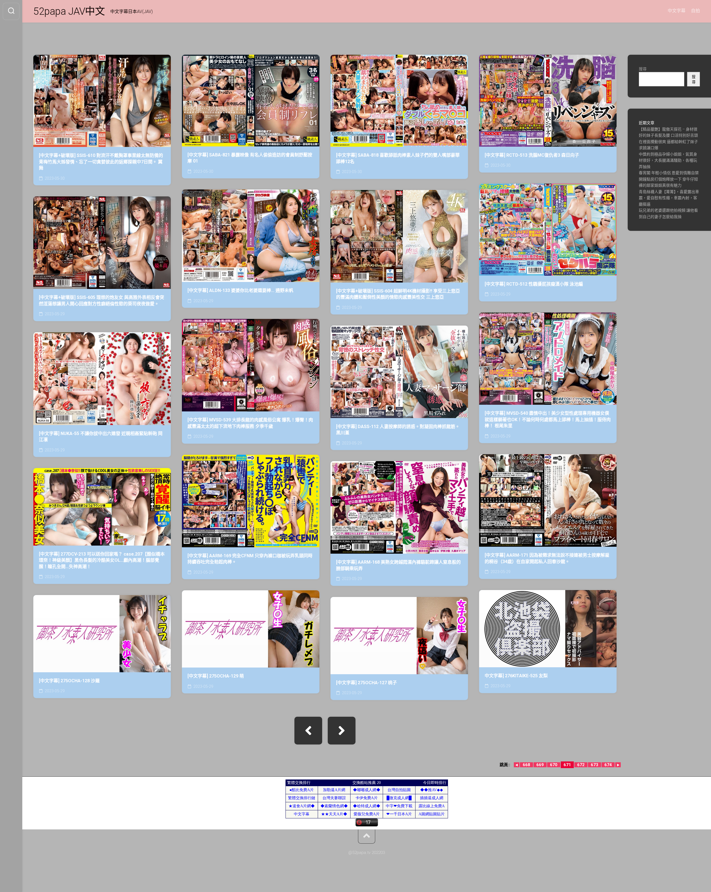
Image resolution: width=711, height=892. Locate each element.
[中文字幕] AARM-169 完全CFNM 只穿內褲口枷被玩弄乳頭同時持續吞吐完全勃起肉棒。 (249, 559)
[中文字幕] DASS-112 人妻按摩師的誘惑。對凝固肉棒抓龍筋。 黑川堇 (398, 430)
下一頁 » (342, 730)
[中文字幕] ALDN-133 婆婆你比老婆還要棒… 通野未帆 (240, 290)
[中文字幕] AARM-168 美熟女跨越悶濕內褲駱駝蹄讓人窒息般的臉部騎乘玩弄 (398, 565)
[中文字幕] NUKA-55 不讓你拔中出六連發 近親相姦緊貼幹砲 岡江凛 (100, 437)
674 (608, 764)
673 (594, 764)
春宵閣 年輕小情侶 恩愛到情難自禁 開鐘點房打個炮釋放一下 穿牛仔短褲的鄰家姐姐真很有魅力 (669, 179)
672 (581, 764)
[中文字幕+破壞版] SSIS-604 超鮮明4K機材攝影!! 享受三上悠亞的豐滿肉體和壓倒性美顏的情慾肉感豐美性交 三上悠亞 (398, 294)
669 (540, 764)
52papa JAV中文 (69, 11)
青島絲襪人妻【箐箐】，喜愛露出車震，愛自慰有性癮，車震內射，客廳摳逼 (669, 197)
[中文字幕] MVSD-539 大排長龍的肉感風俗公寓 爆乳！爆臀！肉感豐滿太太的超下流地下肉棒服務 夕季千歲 (250, 423)
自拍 (695, 10)
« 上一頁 (308, 730)
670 (553, 764)
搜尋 (643, 69)
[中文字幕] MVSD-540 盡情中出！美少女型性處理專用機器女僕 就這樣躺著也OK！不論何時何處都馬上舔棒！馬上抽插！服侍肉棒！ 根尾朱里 (548, 419)
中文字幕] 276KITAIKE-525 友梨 (516, 675)
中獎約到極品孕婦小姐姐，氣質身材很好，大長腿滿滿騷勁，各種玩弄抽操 (668, 160)
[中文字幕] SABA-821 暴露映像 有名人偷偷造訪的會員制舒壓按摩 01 (249, 158)
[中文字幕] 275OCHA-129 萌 (215, 676)
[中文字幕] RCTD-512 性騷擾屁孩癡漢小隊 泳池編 (534, 284)
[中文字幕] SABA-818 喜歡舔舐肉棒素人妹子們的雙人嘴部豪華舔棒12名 (398, 158)
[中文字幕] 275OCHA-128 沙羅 (69, 680)
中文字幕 (676, 10)
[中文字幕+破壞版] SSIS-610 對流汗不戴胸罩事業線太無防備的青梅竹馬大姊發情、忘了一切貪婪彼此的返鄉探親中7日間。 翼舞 (101, 162)
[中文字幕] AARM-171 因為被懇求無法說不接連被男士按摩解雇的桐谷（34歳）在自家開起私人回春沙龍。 (547, 558)
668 (526, 764)
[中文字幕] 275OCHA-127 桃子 (366, 682)
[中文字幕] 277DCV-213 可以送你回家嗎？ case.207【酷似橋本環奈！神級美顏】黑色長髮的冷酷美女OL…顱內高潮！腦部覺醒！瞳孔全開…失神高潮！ (102, 560)
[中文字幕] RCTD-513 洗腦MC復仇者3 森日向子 (532, 155)
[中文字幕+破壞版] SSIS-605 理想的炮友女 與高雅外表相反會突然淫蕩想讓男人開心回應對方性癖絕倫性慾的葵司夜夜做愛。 (101, 300)
